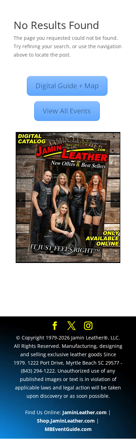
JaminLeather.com (84, 412)
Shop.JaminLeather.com (66, 420)
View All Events (67, 111)
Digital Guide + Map (67, 85)
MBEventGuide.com (68, 429)
